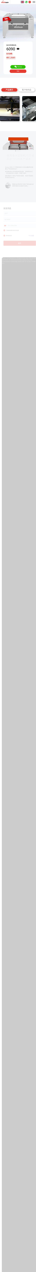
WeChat (19, 67)
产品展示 (9, 90)
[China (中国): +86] (5, 225)
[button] (10, 108)
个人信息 (31, 235)
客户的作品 (26, 90)
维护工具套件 (10, 57)
